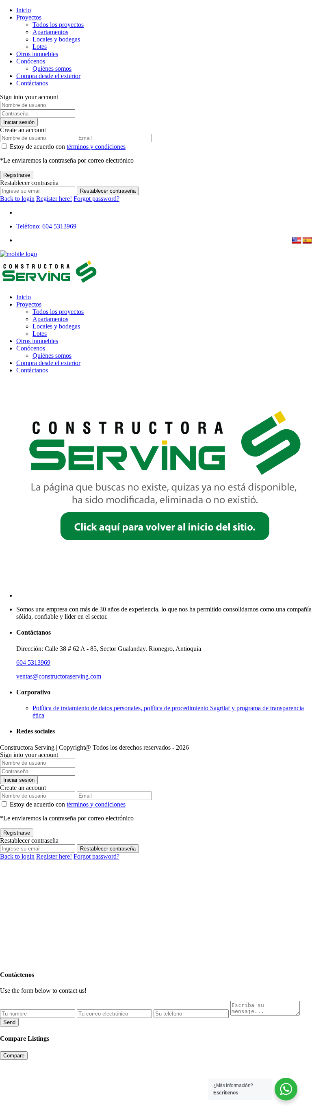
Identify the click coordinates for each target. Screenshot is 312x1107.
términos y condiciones (96, 146)
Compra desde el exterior (48, 75)
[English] (296, 241)
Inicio (23, 10)
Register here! (54, 198)
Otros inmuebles (37, 53)
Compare (13, 1056)
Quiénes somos (52, 68)
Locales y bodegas (56, 39)
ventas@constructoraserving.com (58, 676)
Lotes (39, 46)
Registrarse (16, 175)
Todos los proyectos (58, 24)
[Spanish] (307, 241)
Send (9, 1022)
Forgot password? (96, 198)
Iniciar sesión (19, 122)
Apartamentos (50, 31)
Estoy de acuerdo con (68, 146)
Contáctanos (32, 83)
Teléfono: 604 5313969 (46, 226)
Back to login (17, 198)
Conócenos (30, 61)
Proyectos (28, 17)
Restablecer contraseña (108, 191)
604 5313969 (33, 662)
